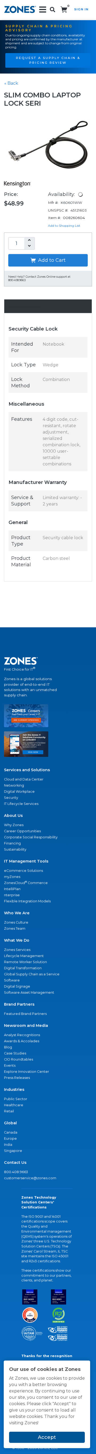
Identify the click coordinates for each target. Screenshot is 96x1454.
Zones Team (14, 928)
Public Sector (15, 1099)
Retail (9, 1111)
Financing (12, 843)
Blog (8, 1047)
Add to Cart (51, 260)
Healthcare (13, 1105)
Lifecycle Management (24, 956)
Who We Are (17, 913)
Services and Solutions (27, 769)
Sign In (81, 9)
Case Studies (15, 1053)
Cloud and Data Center (23, 779)
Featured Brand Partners (25, 1014)
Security (11, 798)
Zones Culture (16, 922)
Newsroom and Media (26, 1025)
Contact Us (15, 1162)
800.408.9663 (16, 1172)
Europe (10, 1138)
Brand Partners (19, 1004)
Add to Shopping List (64, 226)
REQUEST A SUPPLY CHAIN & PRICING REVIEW (48, 60)
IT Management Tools (26, 861)
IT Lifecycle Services (21, 804)
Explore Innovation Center (26, 1072)
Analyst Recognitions (22, 1035)
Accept (47, 1437)
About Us (13, 815)
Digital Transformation (23, 968)
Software (12, 980)
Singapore (13, 1151)
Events (9, 1065)
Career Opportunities (22, 831)
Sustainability (15, 849)
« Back (11, 83)
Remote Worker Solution (25, 962)
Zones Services (17, 950)
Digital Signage (17, 986)
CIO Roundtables (18, 1059)
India (8, 1145)
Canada (10, 1132)
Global (10, 1123)
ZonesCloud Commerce (26, 882)
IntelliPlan (12, 889)
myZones (12, 877)
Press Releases (17, 1078)
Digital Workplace (19, 792)
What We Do (16, 940)
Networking (14, 785)
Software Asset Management (29, 992)
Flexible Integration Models (27, 901)
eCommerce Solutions (23, 871)
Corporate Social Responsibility (31, 837)
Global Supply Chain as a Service (31, 974)
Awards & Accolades (21, 1041)
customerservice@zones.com (30, 1178)
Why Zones (13, 825)
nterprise (12, 895)
